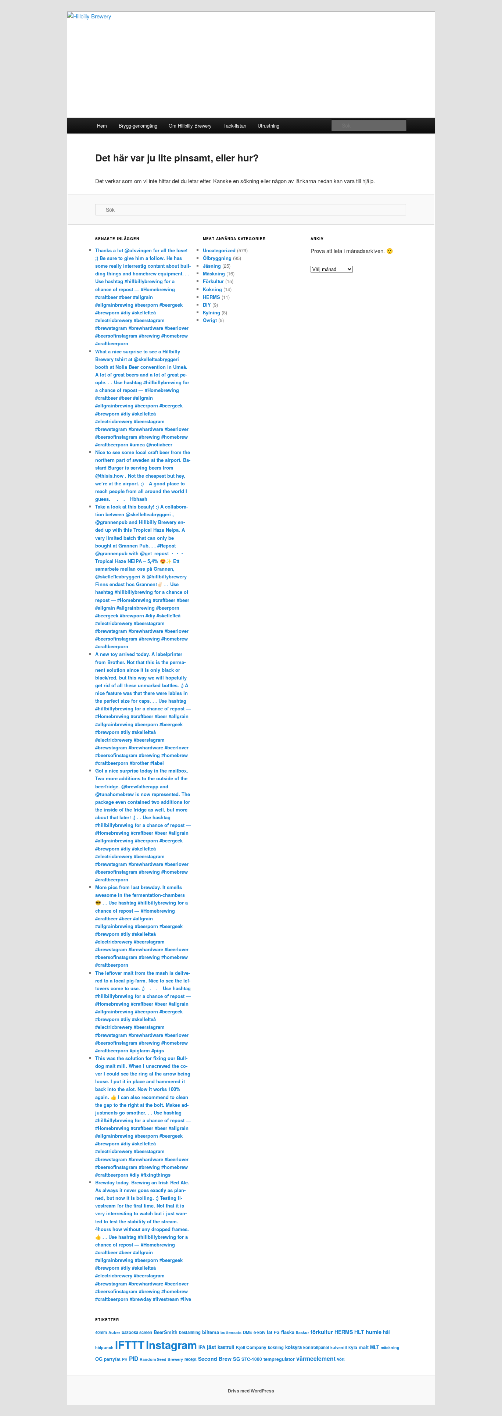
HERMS (211, 296)
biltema (210, 1331)
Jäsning (212, 265)
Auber (114, 1332)
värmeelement (316, 1358)
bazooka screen (137, 1332)
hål (386, 1331)
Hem (102, 125)
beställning (190, 1332)
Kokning (212, 289)
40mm (101, 1332)
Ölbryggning (217, 257)
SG (236, 1358)
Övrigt (210, 320)
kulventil (338, 1347)
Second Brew (215, 1358)
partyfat (112, 1359)
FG (277, 1332)
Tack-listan (234, 125)
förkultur (322, 1332)
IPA (201, 1347)
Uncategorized (219, 250)
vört (341, 1359)
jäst (211, 1347)
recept (190, 1359)
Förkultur (213, 281)
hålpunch (104, 1347)
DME (247, 1332)
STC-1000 (251, 1359)
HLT (359, 1331)
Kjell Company (251, 1347)
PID (133, 1359)
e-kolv (259, 1332)
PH (125, 1359)
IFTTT (129, 1344)
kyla (352, 1347)
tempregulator (279, 1359)
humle (373, 1332)
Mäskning (214, 273)
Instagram (171, 1344)
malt (364, 1347)
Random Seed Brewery (161, 1359)
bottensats (230, 1332)
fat (269, 1331)
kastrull (226, 1347)
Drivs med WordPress (251, 1390)
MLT (374, 1347)
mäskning (390, 1347)
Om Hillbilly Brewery (190, 125)
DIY (207, 304)
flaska (287, 1331)
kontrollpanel (316, 1347)
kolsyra (293, 1347)
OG (99, 1358)
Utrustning (268, 125)
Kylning (211, 312)
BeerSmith (166, 1331)
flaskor (302, 1332)
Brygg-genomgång (138, 125)
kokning (276, 1347)
